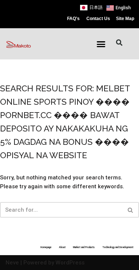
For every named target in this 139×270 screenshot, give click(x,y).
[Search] (130, 210)
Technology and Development (117, 247)
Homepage (46, 247)
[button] (101, 44)
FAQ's (73, 18)
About (62, 247)
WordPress (70, 262)
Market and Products (84, 247)
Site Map (125, 18)
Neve (12, 262)
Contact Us (98, 18)
